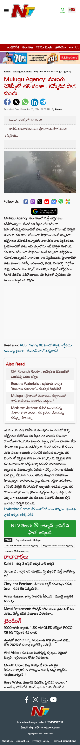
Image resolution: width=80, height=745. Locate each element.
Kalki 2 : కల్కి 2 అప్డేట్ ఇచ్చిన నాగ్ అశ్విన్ (29, 563)
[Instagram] (32, 202)
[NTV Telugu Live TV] (71, 10)
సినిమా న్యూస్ (44, 47)
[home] (2, 47)
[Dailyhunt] (67, 202)
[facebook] (8, 102)
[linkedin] (34, 102)
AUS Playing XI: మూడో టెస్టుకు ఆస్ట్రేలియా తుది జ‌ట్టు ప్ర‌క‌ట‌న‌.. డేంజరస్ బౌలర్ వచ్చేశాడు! (38, 348)
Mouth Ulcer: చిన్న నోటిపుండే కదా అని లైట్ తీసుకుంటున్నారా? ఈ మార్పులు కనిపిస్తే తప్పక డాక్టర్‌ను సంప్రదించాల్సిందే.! (35, 670)
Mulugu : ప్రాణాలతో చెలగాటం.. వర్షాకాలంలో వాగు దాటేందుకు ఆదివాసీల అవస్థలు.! (38, 398)
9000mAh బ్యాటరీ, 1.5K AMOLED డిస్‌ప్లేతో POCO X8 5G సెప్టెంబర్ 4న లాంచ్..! (38, 630)
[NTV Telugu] (23, 10)
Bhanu (58, 109)
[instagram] (35, 700)
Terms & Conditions (64, 741)
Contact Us (22, 741)
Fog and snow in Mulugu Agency (21, 545)
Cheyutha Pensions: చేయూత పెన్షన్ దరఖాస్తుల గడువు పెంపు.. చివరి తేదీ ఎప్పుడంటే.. (38, 586)
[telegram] (43, 102)
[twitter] (17, 102)
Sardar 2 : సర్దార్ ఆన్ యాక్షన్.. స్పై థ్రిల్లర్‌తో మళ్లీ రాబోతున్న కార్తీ (39, 573)
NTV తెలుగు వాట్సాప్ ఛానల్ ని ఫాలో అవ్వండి (40, 529)
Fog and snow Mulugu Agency (58, 545)
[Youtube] (46, 202)
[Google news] (54, 202)
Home (7, 71)
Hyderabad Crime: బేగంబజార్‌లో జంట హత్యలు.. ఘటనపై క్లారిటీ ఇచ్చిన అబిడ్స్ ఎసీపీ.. (40, 512)
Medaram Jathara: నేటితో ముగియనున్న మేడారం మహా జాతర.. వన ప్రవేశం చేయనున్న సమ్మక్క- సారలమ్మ (37, 413)
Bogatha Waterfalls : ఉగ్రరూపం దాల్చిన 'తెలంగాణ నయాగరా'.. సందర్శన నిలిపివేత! (37, 386)
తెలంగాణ (28, 47)
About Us (7, 741)
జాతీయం (60, 47)
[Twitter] (39, 202)
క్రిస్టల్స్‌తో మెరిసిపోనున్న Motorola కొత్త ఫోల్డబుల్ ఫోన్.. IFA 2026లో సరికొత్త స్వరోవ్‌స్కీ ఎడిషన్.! (37, 642)
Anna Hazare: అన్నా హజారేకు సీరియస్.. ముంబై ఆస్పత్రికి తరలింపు (38, 598)
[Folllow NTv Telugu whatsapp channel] (62, 10)
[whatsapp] (26, 102)
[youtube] (53, 700)
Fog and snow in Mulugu (28, 540)
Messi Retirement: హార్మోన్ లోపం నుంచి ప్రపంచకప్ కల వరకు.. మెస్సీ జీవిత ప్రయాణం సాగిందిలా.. (39, 611)
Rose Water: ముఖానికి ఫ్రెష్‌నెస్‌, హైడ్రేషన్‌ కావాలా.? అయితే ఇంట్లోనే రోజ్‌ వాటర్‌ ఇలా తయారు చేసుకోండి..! (36, 684)
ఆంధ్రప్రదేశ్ (13, 47)
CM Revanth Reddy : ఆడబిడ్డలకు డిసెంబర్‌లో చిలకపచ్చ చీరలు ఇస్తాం (40, 374)
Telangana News (22, 71)
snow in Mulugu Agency (17, 550)
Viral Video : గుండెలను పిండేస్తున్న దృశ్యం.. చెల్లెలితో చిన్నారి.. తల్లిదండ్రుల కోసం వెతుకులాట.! (35, 655)
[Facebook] (25, 202)
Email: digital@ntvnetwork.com (40, 727)
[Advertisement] (40, 310)
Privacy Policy (40, 741)
